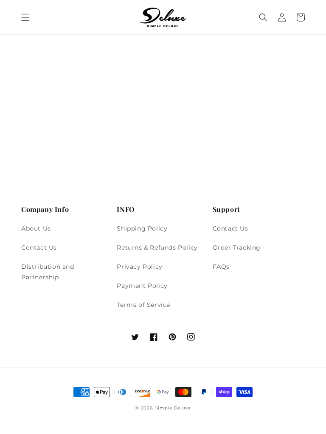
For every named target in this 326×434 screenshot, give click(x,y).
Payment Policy (142, 285)
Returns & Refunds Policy (157, 247)
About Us (36, 228)
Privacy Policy (139, 266)
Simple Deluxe (173, 408)
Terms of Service (143, 305)
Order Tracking (237, 247)
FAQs (221, 266)
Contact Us (39, 247)
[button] (25, 17)
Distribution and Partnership (47, 272)
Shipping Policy (142, 228)
